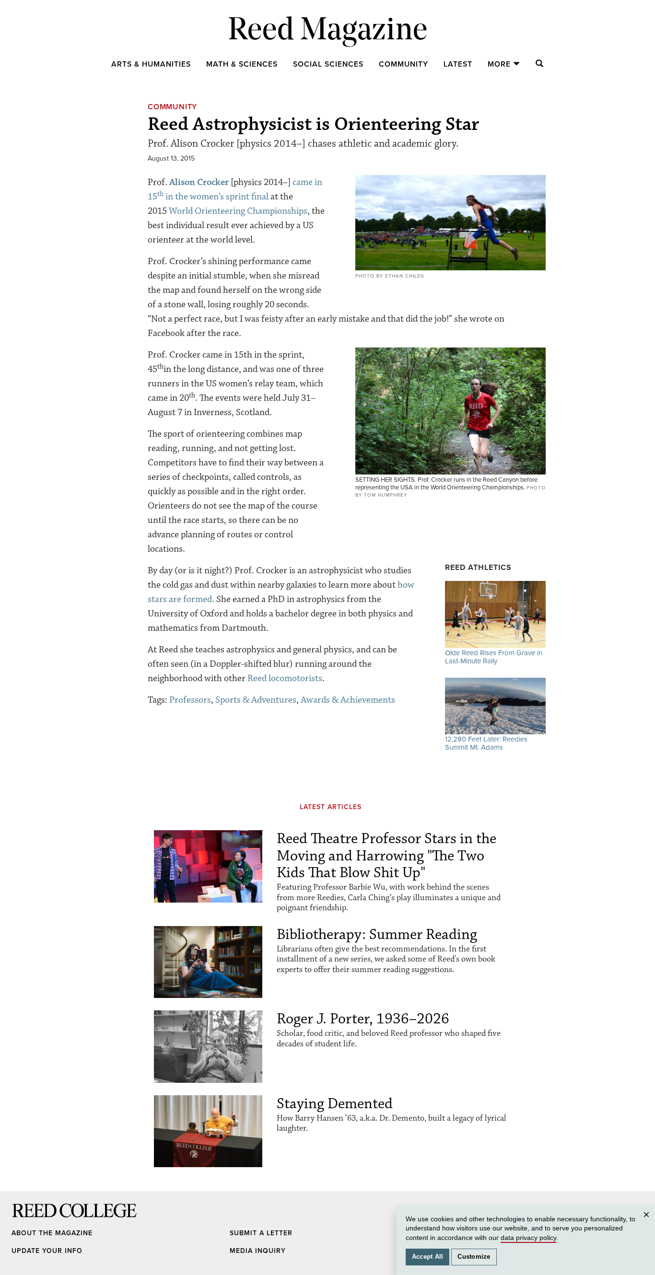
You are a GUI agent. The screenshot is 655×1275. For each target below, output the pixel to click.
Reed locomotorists (284, 678)
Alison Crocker (199, 182)
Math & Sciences (242, 64)
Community (403, 64)
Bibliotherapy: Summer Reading (377, 934)
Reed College (24, 1219)
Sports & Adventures (255, 700)
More (499, 64)
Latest (458, 64)
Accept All (428, 1256)
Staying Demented (335, 1103)
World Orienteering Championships (238, 211)
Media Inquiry (258, 1251)
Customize (473, 1256)
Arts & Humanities (151, 64)
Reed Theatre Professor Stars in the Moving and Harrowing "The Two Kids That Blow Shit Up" (386, 855)
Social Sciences (328, 64)
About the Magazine (52, 1233)
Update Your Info (47, 1251)
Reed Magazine (328, 31)
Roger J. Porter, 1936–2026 (363, 1018)
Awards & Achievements (348, 700)
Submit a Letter (261, 1233)
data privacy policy (528, 1237)
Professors (190, 700)
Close (648, 1224)
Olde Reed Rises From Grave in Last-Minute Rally (493, 657)
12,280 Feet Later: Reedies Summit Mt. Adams (486, 743)
